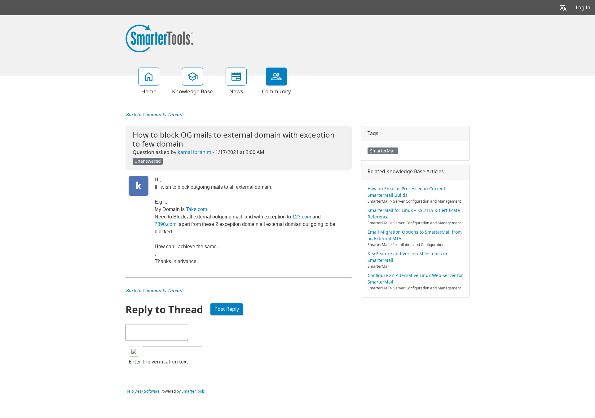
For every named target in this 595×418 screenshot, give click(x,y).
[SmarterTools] (159, 37)
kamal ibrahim (194, 152)
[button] (563, 7)
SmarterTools (193, 391)
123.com (301, 216)
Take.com (196, 209)
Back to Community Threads (155, 114)
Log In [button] (583, 8)
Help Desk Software (143, 391)
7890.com (165, 224)
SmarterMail (383, 150)
